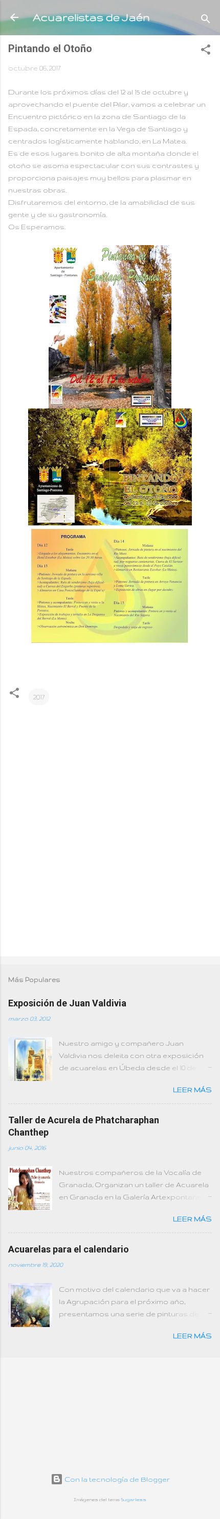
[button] (206, 51)
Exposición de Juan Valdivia (67, 1003)
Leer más (192, 1089)
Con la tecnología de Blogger (116, 1479)
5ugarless (133, 1499)
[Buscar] (206, 20)
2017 (39, 697)
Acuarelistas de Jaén (91, 17)
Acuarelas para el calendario (68, 1249)
